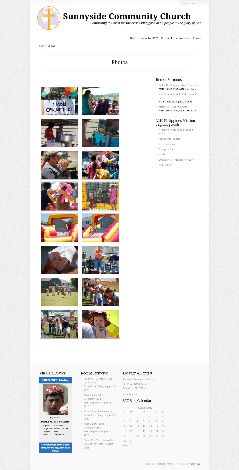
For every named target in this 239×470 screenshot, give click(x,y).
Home (134, 38)
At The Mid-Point (167, 144)
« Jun (125, 445)
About (197, 38)
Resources (182, 38)
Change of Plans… (168, 149)
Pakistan (65, 422)
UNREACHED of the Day (55, 380)
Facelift (162, 154)
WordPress (194, 464)
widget (55, 451)
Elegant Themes (165, 464)
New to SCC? (149, 38)
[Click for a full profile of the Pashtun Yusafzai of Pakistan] (55, 414)
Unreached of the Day (56, 444)
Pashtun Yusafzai (49, 422)
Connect (166, 38)
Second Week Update (169, 139)
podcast (63, 447)
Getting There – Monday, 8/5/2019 (176, 160)
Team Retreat (165, 165)
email (43, 447)
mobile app (52, 447)
